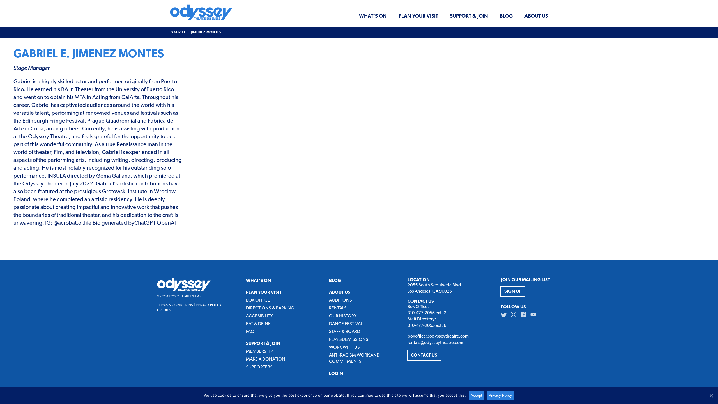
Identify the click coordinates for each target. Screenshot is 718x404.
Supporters (259, 367)
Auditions (340, 300)
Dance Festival (346, 324)
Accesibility (259, 316)
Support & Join (469, 16)
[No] (711, 395)
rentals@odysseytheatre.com (435, 343)
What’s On (373, 16)
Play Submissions (348, 340)
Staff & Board (344, 332)
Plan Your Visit (418, 16)
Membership (259, 351)
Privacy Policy (209, 305)
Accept (476, 395)
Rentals (338, 308)
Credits (164, 310)
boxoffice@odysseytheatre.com (438, 336)
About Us (536, 16)
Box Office (258, 300)
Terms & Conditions (175, 305)
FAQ (250, 332)
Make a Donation (265, 359)
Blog (506, 16)
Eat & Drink (258, 324)
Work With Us (344, 347)
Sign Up (512, 291)
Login (336, 373)
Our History (342, 316)
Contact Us (424, 355)
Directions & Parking (270, 308)
